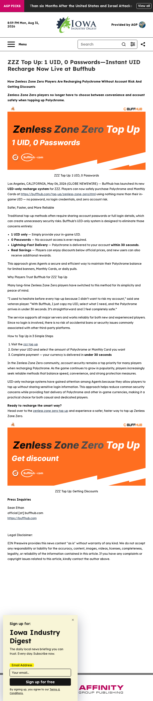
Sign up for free (40, 682)
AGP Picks (12, 6)
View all (144, 6)
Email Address (22, 665)
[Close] (73, 620)
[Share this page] (143, 44)
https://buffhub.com (22, 518)
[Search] (123, 44)
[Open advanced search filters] (132, 44)
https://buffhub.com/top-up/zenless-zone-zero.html (58, 194)
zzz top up (30, 344)
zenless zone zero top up (50, 411)
